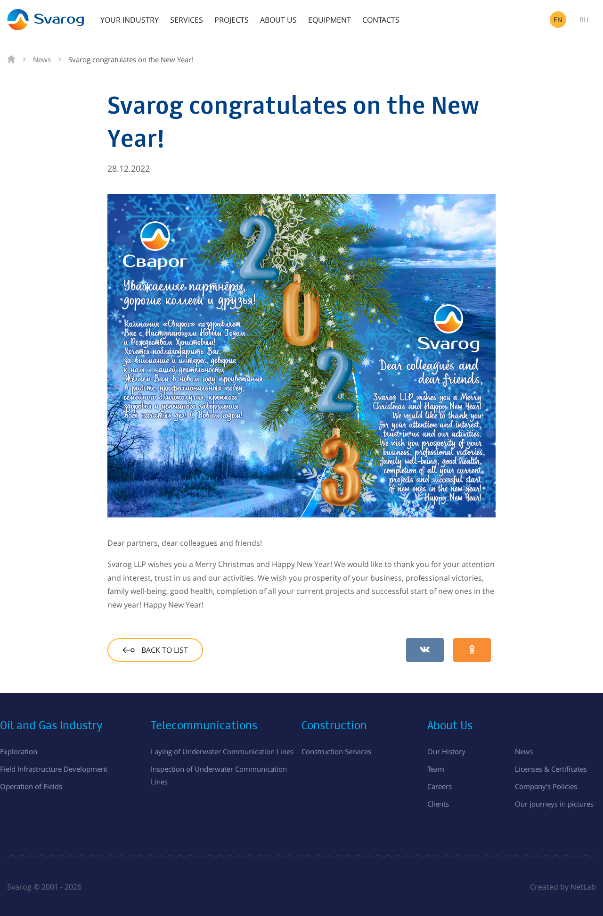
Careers (439, 786)
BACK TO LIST (163, 650)
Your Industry (129, 20)
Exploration (18, 751)
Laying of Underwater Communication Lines (222, 751)
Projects (231, 20)
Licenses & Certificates (551, 769)
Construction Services (336, 751)
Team (435, 769)
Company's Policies (546, 786)
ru (583, 19)
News (524, 751)
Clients (438, 803)
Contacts (380, 20)
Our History (446, 751)
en (558, 19)
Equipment (329, 20)
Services (186, 20)
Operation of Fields (31, 786)
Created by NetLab (563, 887)
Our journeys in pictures (554, 803)
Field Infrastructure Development (53, 769)
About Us (278, 20)
